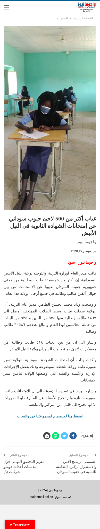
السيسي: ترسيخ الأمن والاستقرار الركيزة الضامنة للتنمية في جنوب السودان (76, 467)
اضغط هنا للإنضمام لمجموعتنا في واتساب (50, 416)
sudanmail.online (41, 497)
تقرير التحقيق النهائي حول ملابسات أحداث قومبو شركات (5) (24, 467)
